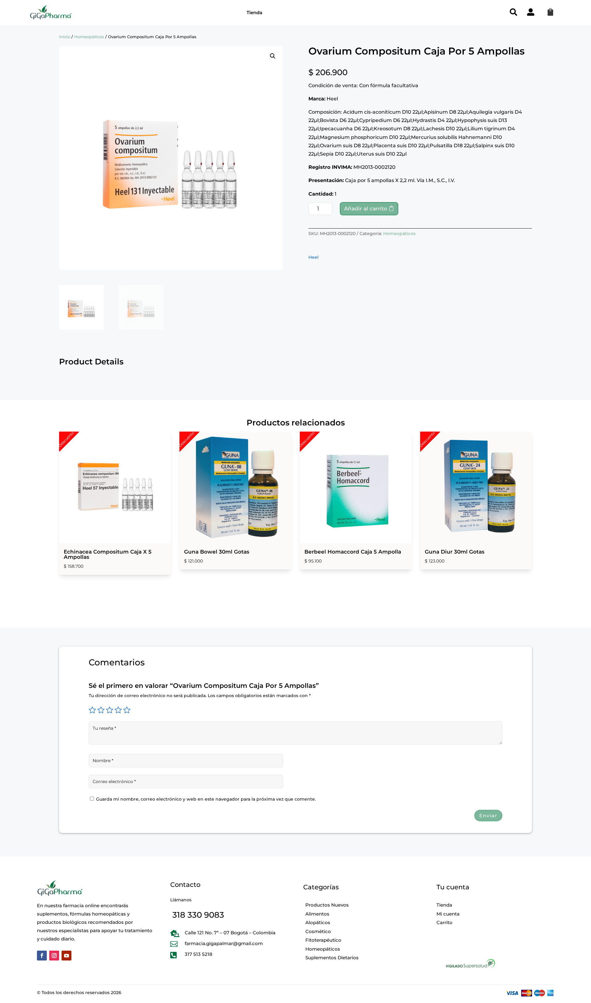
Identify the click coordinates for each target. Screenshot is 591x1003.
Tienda (254, 12)
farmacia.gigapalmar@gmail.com (224, 943)
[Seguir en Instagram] (54, 955)
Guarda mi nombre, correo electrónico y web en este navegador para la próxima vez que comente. (206, 799)
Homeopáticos (89, 37)
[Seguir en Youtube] (66, 955)
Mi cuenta (448, 914)
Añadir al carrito (365, 208)
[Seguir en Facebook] (42, 955)
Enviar (488, 815)
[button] (272, 56)
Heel (313, 257)
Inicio (64, 37)
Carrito (444, 922)
